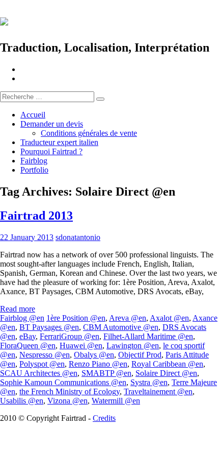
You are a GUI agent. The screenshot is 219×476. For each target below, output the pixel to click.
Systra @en (149, 382)
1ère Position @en (75, 318)
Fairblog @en (22, 318)
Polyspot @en (42, 364)
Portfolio (34, 169)
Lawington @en (132, 345)
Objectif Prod (139, 354)
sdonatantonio (78, 237)
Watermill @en (116, 400)
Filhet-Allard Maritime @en (148, 336)
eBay (27, 336)
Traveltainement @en (158, 391)
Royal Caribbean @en (167, 364)
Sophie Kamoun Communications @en (63, 382)
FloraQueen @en (28, 345)
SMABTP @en (106, 373)
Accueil (32, 114)
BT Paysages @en (49, 327)
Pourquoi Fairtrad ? (51, 151)
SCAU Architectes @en (38, 373)
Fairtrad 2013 (36, 215)
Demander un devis (51, 124)
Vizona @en (67, 400)
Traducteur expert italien (59, 142)
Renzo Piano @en (98, 364)
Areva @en (127, 318)
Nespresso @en (44, 354)
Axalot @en (169, 318)
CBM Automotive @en (120, 327)
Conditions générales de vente (89, 133)
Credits (104, 418)
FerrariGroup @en (69, 336)
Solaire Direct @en (166, 373)
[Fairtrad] (109, 20)
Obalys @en (94, 354)
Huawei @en (81, 345)
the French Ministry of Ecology (69, 391)
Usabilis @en (21, 400)
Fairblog (33, 160)
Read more (17, 308)
